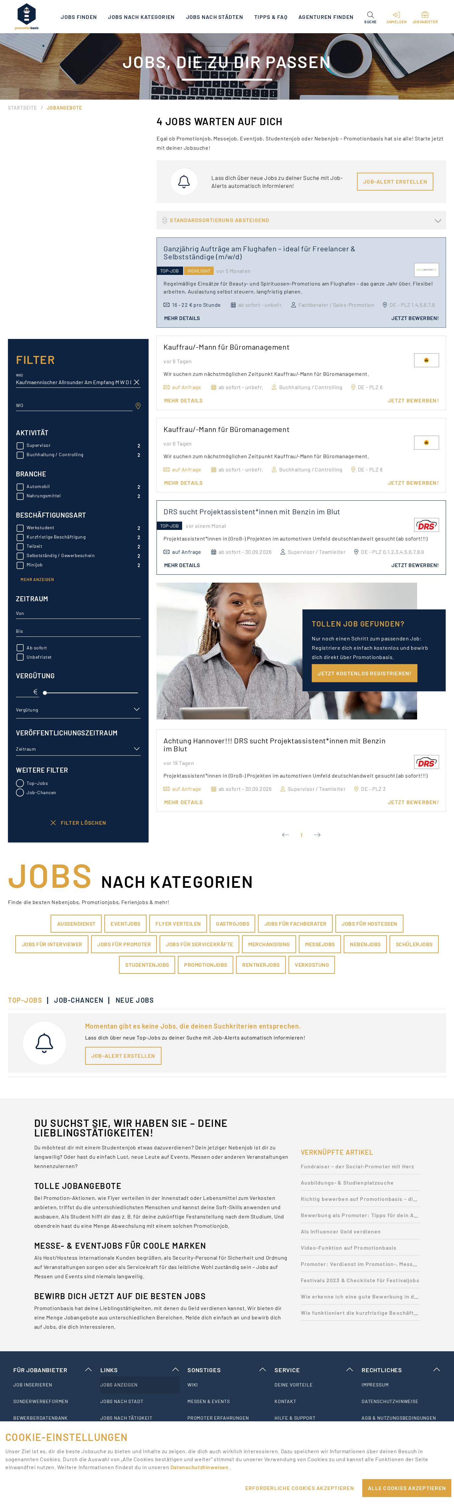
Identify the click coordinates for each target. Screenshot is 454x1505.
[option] (360, 1168)
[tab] (28, 1000)
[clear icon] (137, 382)
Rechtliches (382, 1370)
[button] (370, 16)
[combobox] (74, 405)
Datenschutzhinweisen (200, 1467)
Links (109, 1370)
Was (19, 375)
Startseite (22, 108)
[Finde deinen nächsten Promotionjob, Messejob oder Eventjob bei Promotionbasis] (26, 16)
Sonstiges (204, 1370)
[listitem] (52, 1385)
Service (287, 1370)
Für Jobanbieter (40, 1370)
